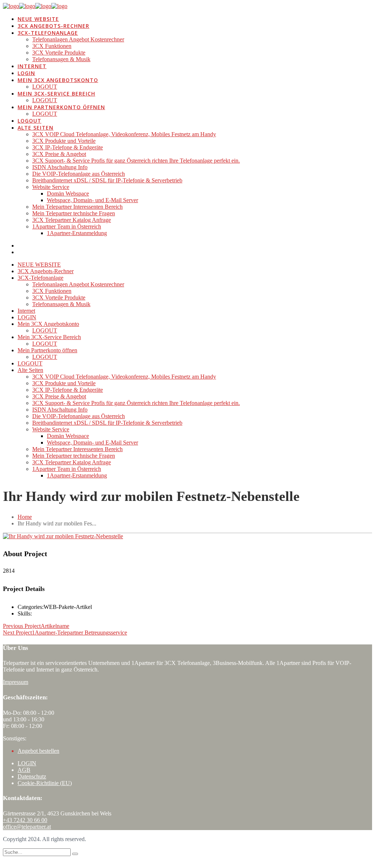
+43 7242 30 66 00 (25, 820)
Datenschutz (32, 776)
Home (25, 517)
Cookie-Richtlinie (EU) (45, 783)
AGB (24, 770)
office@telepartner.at (27, 826)
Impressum (15, 682)
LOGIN (27, 763)
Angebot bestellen (38, 751)
